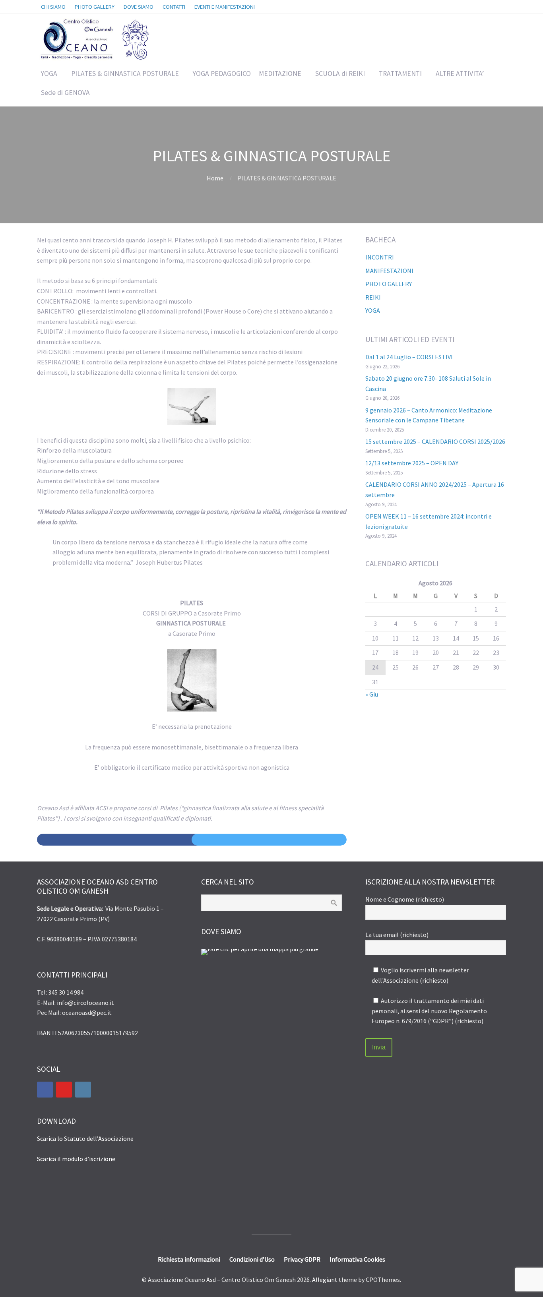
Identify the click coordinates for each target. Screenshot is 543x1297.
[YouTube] (64, 1090)
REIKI (373, 297)
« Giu (371, 694)
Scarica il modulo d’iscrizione (76, 1159)
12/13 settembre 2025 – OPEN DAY (411, 463)
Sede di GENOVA (65, 92)
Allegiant (324, 1279)
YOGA (49, 73)
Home (215, 178)
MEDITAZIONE (280, 73)
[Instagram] (83, 1090)
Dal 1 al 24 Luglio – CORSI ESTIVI (409, 357)
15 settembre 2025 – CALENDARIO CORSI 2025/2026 (435, 441)
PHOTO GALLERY (388, 284)
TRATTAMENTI (400, 73)
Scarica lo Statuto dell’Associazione (85, 1138)
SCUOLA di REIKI (340, 73)
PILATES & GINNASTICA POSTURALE (125, 73)
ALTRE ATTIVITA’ (460, 73)
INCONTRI (379, 257)
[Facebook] (45, 1090)
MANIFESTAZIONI (389, 271)
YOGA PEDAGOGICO (222, 73)
